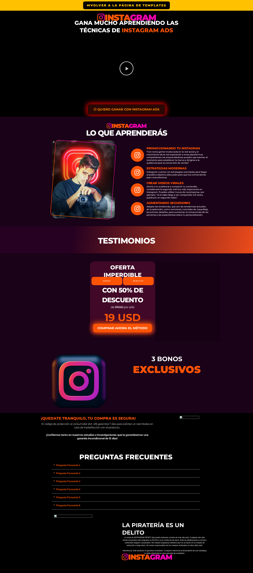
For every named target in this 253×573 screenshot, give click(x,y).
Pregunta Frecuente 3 (68, 481)
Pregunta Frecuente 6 (68, 505)
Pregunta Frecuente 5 (68, 497)
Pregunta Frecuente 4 (68, 489)
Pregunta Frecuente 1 (68, 465)
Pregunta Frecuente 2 (68, 473)
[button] (126, 69)
